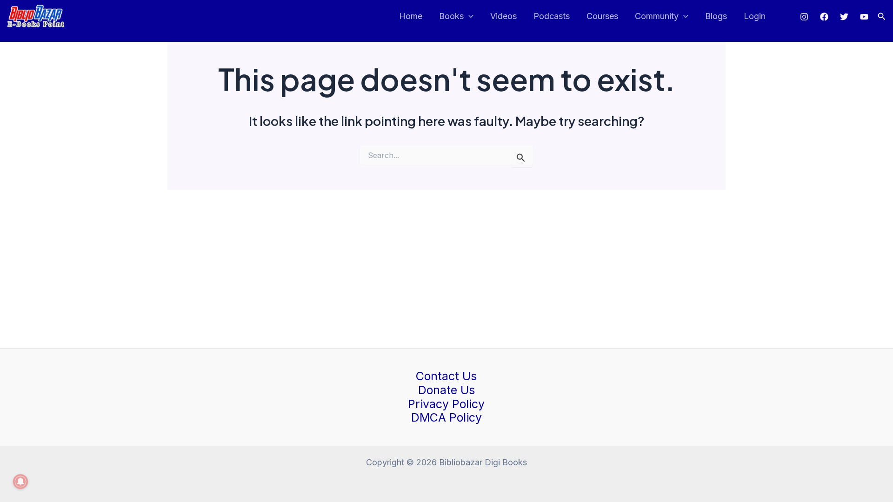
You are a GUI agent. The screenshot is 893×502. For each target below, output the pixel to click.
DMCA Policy (446, 417)
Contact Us (446, 376)
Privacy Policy (446, 404)
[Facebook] (824, 17)
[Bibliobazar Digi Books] (36, 15)
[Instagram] (804, 17)
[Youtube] (864, 17)
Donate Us (446, 390)
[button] (882, 16)
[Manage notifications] (20, 481)
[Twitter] (844, 17)
